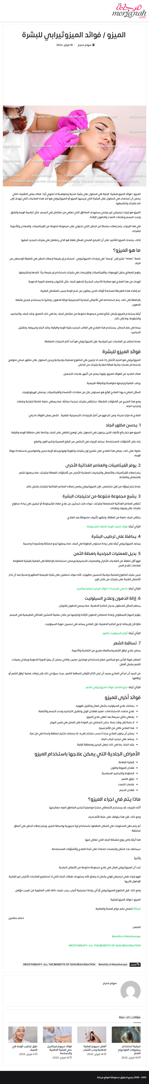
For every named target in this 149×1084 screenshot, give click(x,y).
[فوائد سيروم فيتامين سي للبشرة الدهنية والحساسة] (57, 1034)
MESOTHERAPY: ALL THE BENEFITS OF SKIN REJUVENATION (59, 965)
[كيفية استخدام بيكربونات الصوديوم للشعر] (126, 1034)
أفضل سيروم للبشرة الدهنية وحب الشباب (94, 1048)
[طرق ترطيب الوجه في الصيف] (22, 1034)
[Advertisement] (74, 74)
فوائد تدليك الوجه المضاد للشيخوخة (107, 526)
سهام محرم (85, 45)
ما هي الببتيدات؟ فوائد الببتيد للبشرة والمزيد (102, 588)
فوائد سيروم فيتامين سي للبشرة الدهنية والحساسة (59, 1050)
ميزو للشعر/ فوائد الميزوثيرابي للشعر (107, 687)
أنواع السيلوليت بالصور (115, 633)
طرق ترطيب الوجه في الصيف (24, 1048)
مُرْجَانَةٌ (137, 909)
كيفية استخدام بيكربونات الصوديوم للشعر (129, 1050)
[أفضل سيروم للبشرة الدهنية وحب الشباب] (91, 1034)
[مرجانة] (129, 11)
